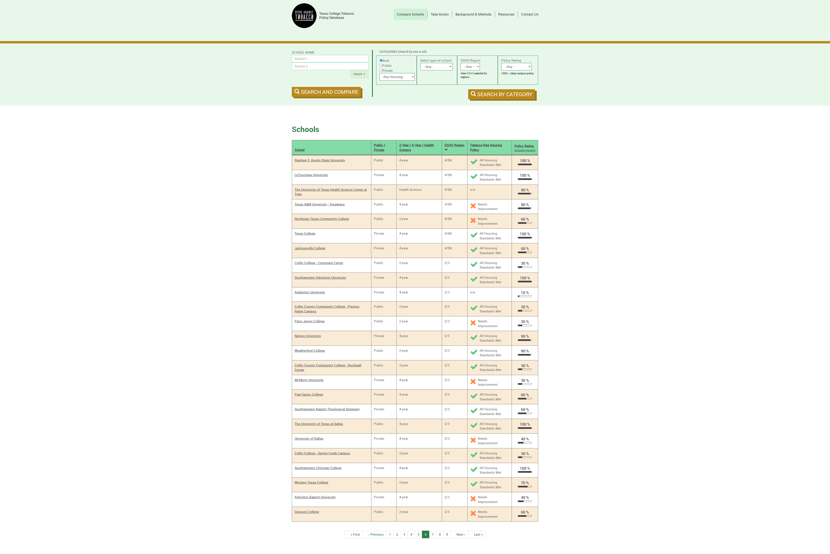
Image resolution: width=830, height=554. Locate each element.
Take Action (440, 14)
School (300, 150)
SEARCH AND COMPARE (329, 91)
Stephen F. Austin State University (320, 160)
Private (387, 70)
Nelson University (308, 336)
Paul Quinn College (309, 394)
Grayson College (307, 511)
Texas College (305, 233)
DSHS (470, 73)
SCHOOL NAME (303, 52)
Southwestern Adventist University (320, 277)
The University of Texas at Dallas (319, 424)
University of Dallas (309, 438)
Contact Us (529, 14)
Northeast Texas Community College (322, 219)
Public (387, 65)
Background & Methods (473, 14)
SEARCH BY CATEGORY (504, 94)
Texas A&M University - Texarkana (320, 204)
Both (385, 60)
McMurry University (309, 380)
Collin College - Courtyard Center (319, 263)
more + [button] (359, 73)
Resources (506, 14)
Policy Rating (511, 60)
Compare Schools (410, 14)
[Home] (324, 15)
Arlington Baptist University (315, 497)
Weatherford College (310, 350)
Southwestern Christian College (318, 468)
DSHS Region (470, 60)
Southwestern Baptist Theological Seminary (327, 409)
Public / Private (379, 147)
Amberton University (310, 292)
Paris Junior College (310, 321)
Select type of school (436, 60)
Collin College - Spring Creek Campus (322, 453)
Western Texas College (311, 482)
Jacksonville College (310, 248)
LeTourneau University (311, 175)
